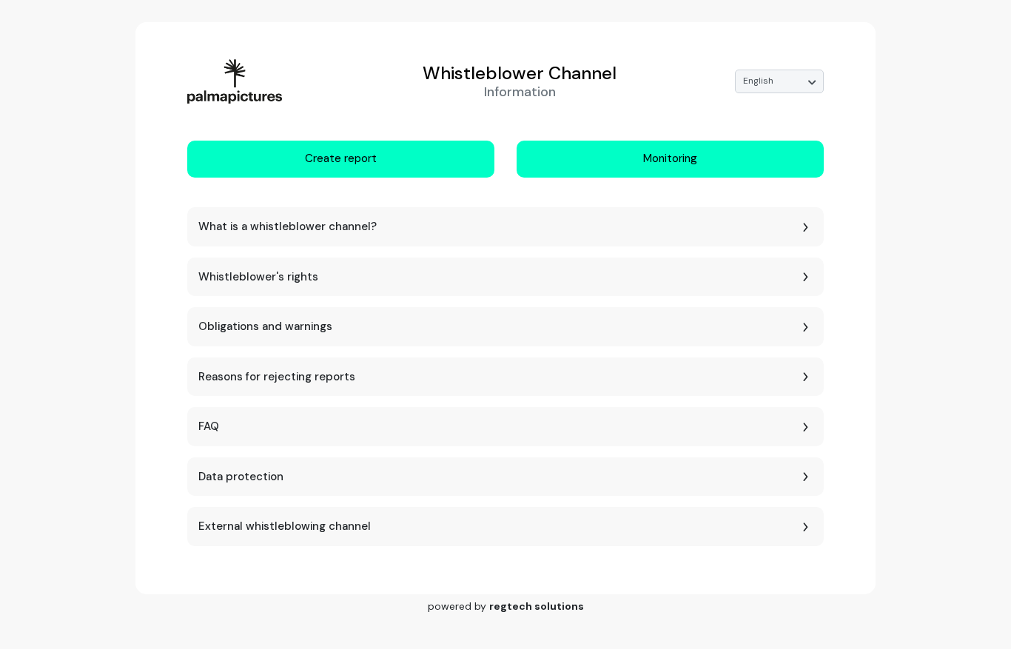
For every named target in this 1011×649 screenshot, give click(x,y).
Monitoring (670, 158)
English (758, 81)
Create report (341, 158)
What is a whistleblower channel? (287, 226)
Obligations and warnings (265, 326)
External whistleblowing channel (284, 526)
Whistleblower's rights (258, 276)
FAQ (208, 426)
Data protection (240, 476)
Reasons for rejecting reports (276, 376)
